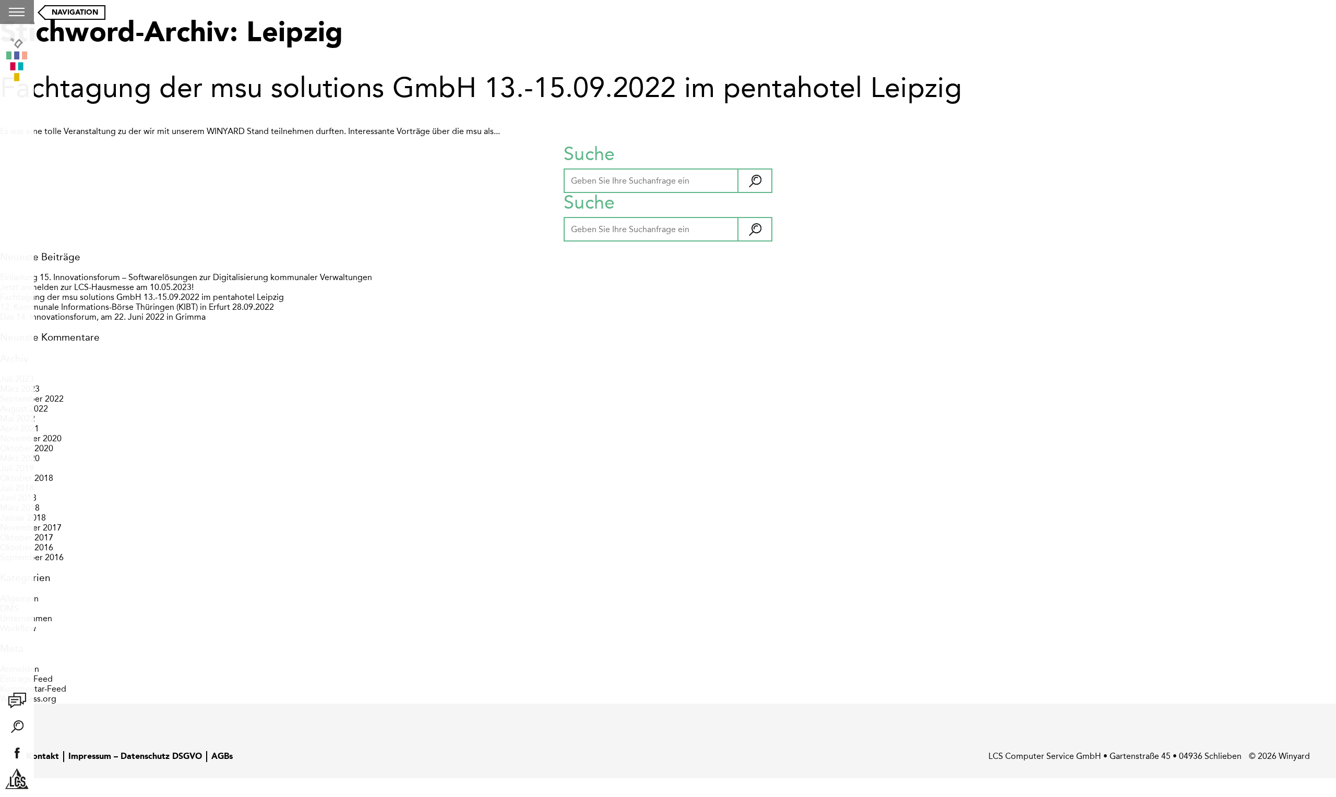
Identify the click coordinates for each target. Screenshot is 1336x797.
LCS (17, 779)
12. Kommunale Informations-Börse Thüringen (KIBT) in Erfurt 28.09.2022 (137, 307)
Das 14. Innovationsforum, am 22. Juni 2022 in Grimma (103, 317)
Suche (17, 727)
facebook (17, 753)
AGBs (222, 757)
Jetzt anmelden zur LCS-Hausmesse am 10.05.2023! (97, 287)
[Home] (17, 60)
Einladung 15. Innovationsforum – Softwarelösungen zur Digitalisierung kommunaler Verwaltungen (186, 277)
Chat (17, 700)
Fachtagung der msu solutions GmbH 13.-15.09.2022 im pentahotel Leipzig (481, 87)
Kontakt (42, 757)
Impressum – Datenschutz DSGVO (135, 757)
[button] (754, 181)
